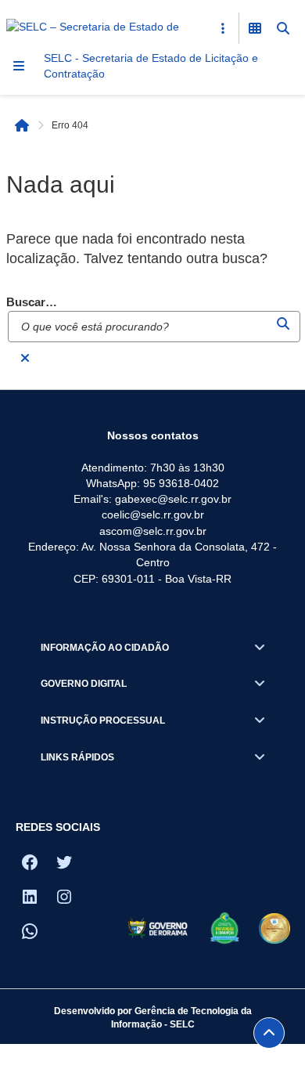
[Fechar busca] (25, 358)
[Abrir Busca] (283, 28)
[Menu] (18, 65)
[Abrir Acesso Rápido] (222, 28)
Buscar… (31, 302)
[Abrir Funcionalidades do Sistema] (254, 28)
